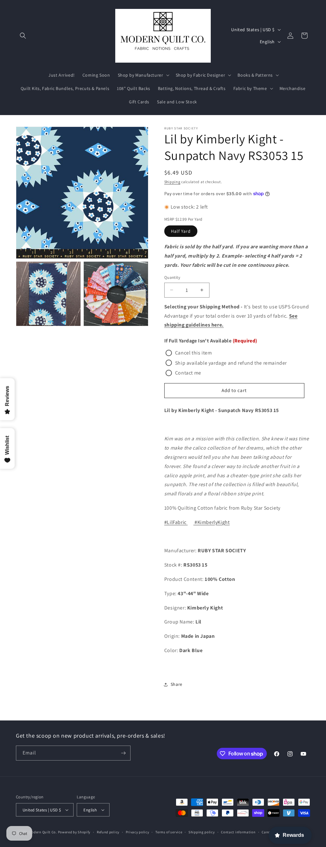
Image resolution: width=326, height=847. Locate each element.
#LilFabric (176, 522)
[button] (23, 36)
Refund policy (108, 832)
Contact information (238, 832)
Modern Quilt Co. (43, 832)
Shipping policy (201, 832)
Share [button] (176, 684)
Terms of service (168, 832)
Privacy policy (137, 832)
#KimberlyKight (211, 522)
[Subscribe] (123, 753)
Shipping (172, 181)
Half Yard (181, 231)
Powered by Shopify (74, 832)
